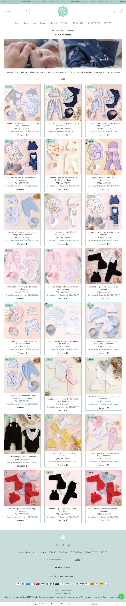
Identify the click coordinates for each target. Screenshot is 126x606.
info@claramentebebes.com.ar (63, 576)
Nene (34, 23)
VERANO (53, 23)
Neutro (43, 23)
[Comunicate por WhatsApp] (121, 596)
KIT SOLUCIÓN (60, 30)
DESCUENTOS (94, 23)
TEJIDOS (65, 23)
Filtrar (63, 79)
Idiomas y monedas (63, 590)
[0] (120, 12)
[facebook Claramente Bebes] (63, 545)
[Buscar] (27, 11)
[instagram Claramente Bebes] (57, 545)
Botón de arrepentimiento (112, 597)
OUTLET (107, 23)
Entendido (94, 604)
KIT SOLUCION (78, 23)
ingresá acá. (96, 597)
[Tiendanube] (63, 594)
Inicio (17, 23)
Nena (26, 23)
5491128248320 (64, 567)
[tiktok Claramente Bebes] (69, 545)
